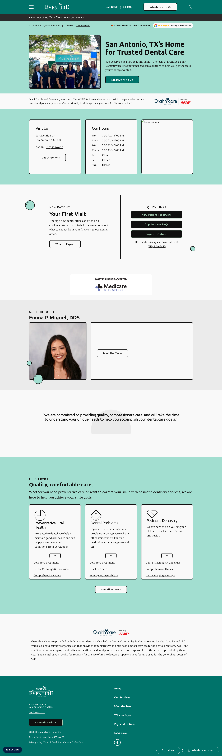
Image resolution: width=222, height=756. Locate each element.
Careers (67, 742)
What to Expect (65, 244)
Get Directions (51, 157)
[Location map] (167, 147)
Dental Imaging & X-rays (160, 575)
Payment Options (156, 234)
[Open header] (32, 7)
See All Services (111, 589)
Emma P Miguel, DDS (54, 317)
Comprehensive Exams (47, 575)
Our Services (122, 697)
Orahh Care (77, 742)
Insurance (120, 732)
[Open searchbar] (190, 7)
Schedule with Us (160, 6)
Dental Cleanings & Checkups (51, 569)
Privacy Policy (35, 742)
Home (117, 688)
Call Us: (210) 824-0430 (119, 6)
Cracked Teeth (98, 569)
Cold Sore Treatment (46, 562)
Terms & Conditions (52, 742)
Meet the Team (112, 353)
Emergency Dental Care (104, 575)
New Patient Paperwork (156, 214)
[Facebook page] (117, 742)
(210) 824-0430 (83, 25)
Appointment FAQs (157, 224)
